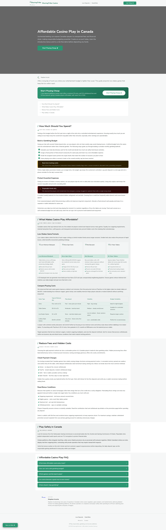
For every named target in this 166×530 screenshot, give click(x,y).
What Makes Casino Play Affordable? (52, 107)
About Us (80, 520)
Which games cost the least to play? (50, 474)
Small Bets (95, 3)
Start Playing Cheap (49, 48)
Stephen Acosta (53, 499)
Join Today (129, 3)
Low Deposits (86, 3)
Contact (86, 520)
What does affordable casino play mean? (52, 463)
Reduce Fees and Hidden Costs (51, 110)
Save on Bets (9, 525)
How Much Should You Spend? (50, 104)
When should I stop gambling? (49, 485)
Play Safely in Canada (48, 112)
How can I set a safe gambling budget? (51, 469)
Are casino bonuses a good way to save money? (54, 479)
